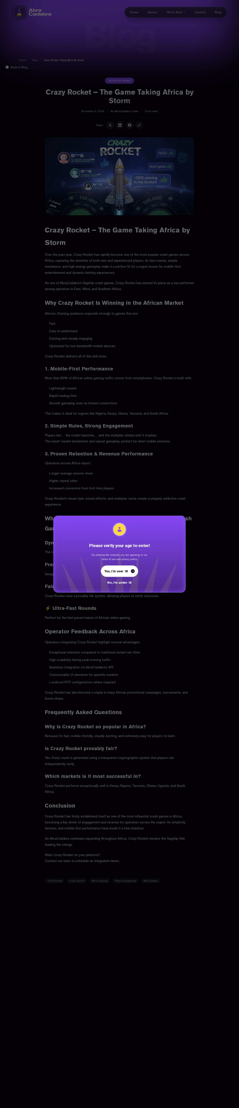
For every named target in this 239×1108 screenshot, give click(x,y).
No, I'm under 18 (119, 582)
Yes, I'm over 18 (116, 571)
